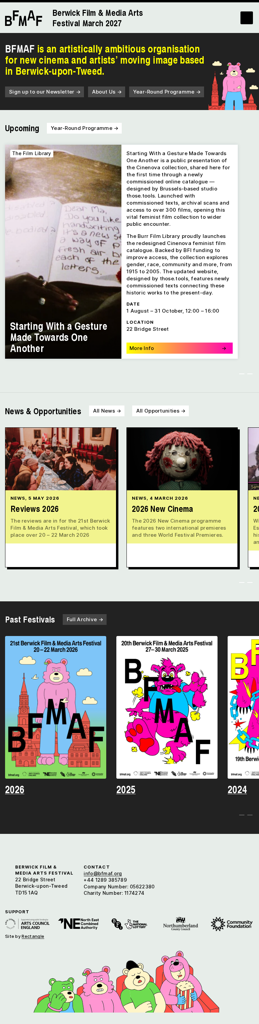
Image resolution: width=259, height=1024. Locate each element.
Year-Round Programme (167, 92)
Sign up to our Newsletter (45, 92)
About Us (107, 92)
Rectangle (33, 936)
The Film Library (31, 153)
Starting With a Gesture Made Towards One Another (58, 337)
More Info (178, 348)
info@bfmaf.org (103, 873)
